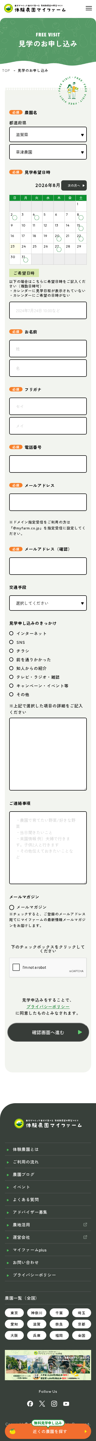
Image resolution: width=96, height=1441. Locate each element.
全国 (82, 1335)
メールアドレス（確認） (48, 549)
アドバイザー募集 (30, 1212)
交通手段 (18, 587)
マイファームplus (30, 1250)
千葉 (59, 1312)
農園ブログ (24, 1174)
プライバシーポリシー (48, 1006)
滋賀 (37, 1324)
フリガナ (33, 389)
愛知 (14, 1324)
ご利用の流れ (26, 1162)
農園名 (31, 112)
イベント (21, 1187)
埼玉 (82, 1312)
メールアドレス (40, 485)
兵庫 (37, 1335)
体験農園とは (26, 1149)
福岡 (59, 1335)
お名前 (31, 331)
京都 (82, 1324)
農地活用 (21, 1224)
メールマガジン (24, 897)
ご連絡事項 (20, 803)
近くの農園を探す (50, 1431)
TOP (6, 70)
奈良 (59, 1324)
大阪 (14, 1335)
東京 (14, 1312)
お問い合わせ (26, 1262)
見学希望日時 (38, 172)
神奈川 (36, 1312)
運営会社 (21, 1237)
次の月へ (74, 185)
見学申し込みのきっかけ (33, 623)
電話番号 (33, 447)
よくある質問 (26, 1199)
